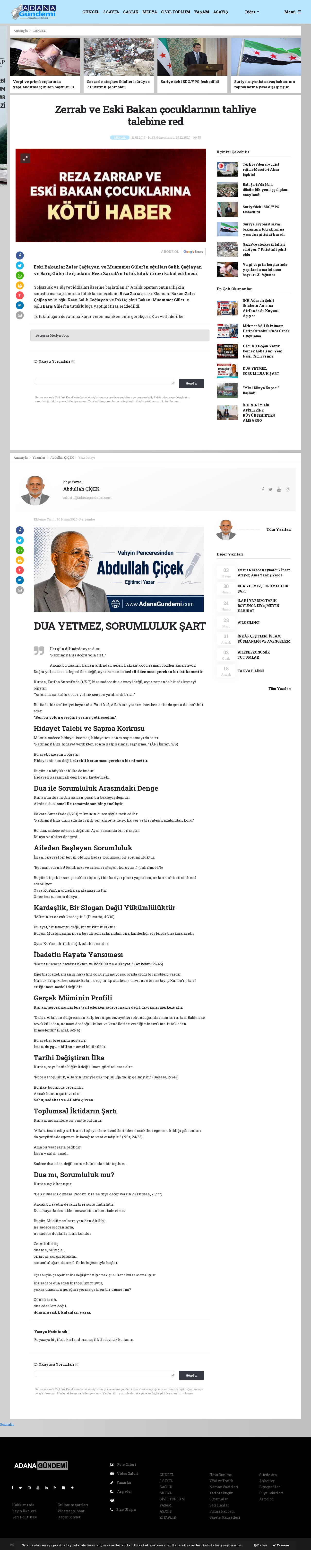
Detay (262, 1545)
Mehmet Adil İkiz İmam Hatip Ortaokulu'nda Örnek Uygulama (266, 330)
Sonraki (7, 1424)
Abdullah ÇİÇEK (62, 457)
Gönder (191, 1375)
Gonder (191, 383)
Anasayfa (21, 30)
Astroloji (266, 1499)
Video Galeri (127, 1473)
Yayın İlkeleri (24, 1511)
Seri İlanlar (219, 1505)
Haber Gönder (69, 1517)
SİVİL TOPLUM (175, 11)
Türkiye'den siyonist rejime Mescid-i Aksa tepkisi (261, 169)
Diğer (250, 11)
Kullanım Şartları (73, 1505)
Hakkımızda (23, 1505)
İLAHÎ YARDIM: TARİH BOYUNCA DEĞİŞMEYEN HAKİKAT (259, 605)
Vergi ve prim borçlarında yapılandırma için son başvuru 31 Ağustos (265, 269)
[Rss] (57, 1487)
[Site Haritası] (65, 1487)
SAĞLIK (130, 11)
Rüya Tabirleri (271, 1493)
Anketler (267, 1480)
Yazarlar (39, 457)
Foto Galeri (126, 1464)
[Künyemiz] (113, 1500)
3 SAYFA (111, 11)
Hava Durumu (220, 1474)
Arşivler (124, 1491)
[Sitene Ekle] (74, 1487)
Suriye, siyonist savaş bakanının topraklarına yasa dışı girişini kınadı (264, 229)
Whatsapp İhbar (71, 1511)
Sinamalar (218, 1499)
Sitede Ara (268, 1474)
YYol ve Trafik (221, 1480)
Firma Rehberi (222, 1511)
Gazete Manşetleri (224, 1517)
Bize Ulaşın (125, 1509)
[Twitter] (22, 1487)
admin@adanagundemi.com (87, 497)
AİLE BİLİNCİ (249, 622)
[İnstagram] (31, 1487)
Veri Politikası (24, 1517)
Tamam (282, 1545)
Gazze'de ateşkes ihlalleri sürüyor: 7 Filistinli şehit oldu (264, 249)
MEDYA (149, 11)
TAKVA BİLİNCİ (251, 671)
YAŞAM (201, 11)
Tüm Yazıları (279, 529)
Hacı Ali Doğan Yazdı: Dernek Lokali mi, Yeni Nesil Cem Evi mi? (263, 351)
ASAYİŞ (220, 11)
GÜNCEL (90, 11)
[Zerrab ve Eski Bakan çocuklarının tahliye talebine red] (111, 195)
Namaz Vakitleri (223, 1487)
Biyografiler (269, 1487)
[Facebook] (14, 1487)
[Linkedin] (48, 1487)
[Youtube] (39, 1487)
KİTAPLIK (168, 1517)
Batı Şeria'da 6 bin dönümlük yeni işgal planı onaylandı (266, 189)
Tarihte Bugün (221, 1493)
